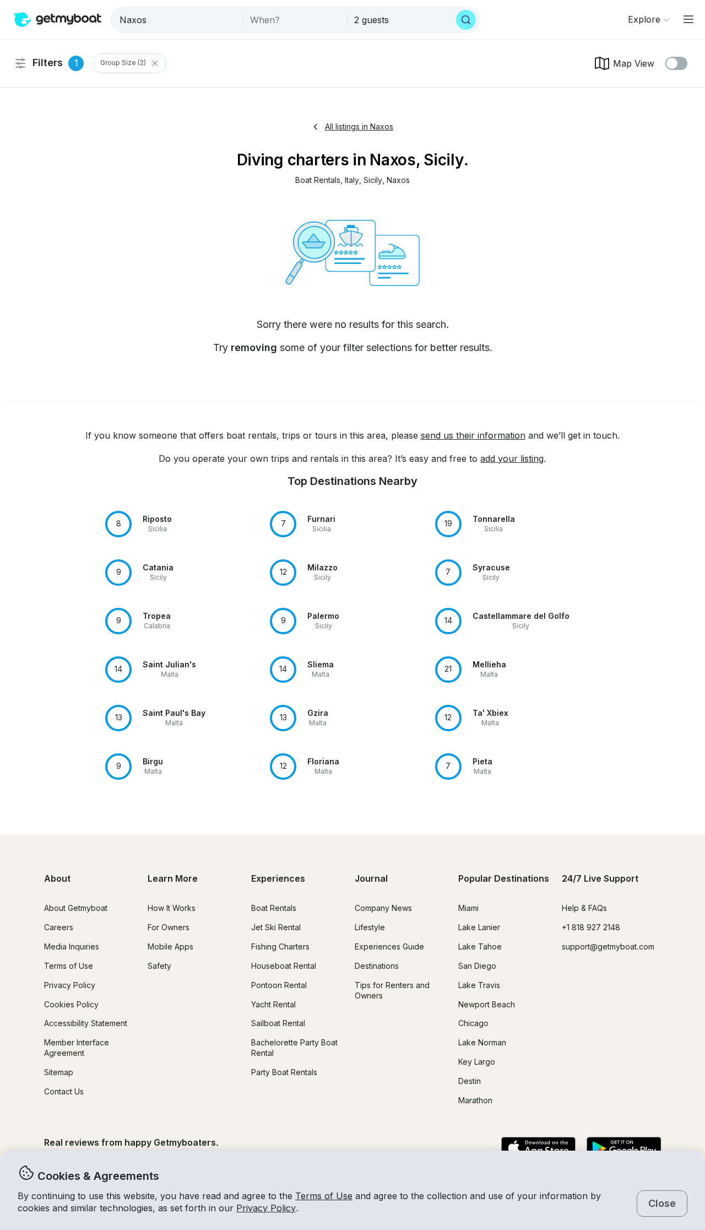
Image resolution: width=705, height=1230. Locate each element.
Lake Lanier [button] (479, 927)
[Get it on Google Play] (624, 1149)
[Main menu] (688, 19)
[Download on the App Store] (538, 1149)
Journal (371, 878)
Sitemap (58, 1072)
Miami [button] (468, 908)
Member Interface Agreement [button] (76, 1048)
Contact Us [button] (64, 1091)
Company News (383, 908)
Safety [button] (159, 965)
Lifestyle (370, 927)
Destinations (377, 965)
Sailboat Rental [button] (278, 1023)
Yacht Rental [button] (273, 1004)
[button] (317, 180)
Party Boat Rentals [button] (284, 1072)
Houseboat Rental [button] (283, 965)
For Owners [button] (168, 927)
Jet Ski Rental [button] (276, 927)
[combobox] (177, 19)
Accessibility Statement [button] (85, 1023)
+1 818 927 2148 (591, 927)
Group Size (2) (123, 63)
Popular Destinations (503, 878)
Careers (58, 927)
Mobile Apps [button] (170, 946)
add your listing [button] (512, 458)
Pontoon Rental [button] (279, 985)
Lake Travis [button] (479, 985)
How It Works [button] (172, 908)
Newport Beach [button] (486, 1004)
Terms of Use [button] (323, 1195)
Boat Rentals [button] (273, 908)
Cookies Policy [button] (71, 1004)
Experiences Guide (389, 946)
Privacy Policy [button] (266, 1207)
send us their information (473, 435)
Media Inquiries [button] (71, 946)
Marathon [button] (475, 1100)
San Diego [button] (477, 965)
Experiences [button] (278, 878)
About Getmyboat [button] (75, 908)
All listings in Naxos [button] (359, 126)
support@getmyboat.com (608, 946)
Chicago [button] (473, 1023)
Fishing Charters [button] (280, 946)
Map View (633, 63)
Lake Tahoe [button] (480, 946)
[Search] (466, 20)
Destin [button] (469, 1081)
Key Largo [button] (476, 1061)
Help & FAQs (584, 908)
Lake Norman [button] (482, 1042)
